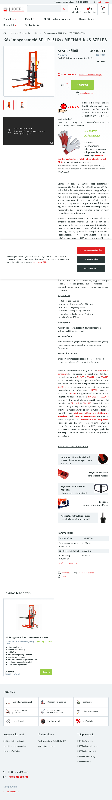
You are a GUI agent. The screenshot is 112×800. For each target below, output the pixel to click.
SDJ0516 (93, 390)
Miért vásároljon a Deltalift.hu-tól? (51, 741)
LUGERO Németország (87, 751)
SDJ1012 (62, 387)
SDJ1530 (87, 403)
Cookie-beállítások (11, 791)
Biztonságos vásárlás (46, 746)
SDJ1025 (92, 396)
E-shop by (10, 786)
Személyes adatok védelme (14, 746)
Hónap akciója (86, 19)
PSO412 (90, 377)
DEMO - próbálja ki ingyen (57, 19)
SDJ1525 (75, 403)
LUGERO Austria (84, 761)
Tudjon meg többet (40, 262)
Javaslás (64, 576)
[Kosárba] (82, 85)
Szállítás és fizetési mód (13, 741)
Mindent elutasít (91, 268)
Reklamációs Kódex (11, 751)
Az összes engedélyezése (91, 250)
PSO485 (80, 377)
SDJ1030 (105, 396)
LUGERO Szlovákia (85, 741)
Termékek (8, 19)
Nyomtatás (66, 573)
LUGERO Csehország (86, 756)
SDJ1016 (72, 393)
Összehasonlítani (87, 93)
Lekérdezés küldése (86, 573)
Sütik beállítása (91, 259)
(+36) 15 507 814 (85, 2)
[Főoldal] (13, 9)
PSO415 (104, 377)
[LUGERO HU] (4, 33)
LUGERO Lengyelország (87, 746)
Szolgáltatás (32, 25)
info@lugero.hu (102, 2)
